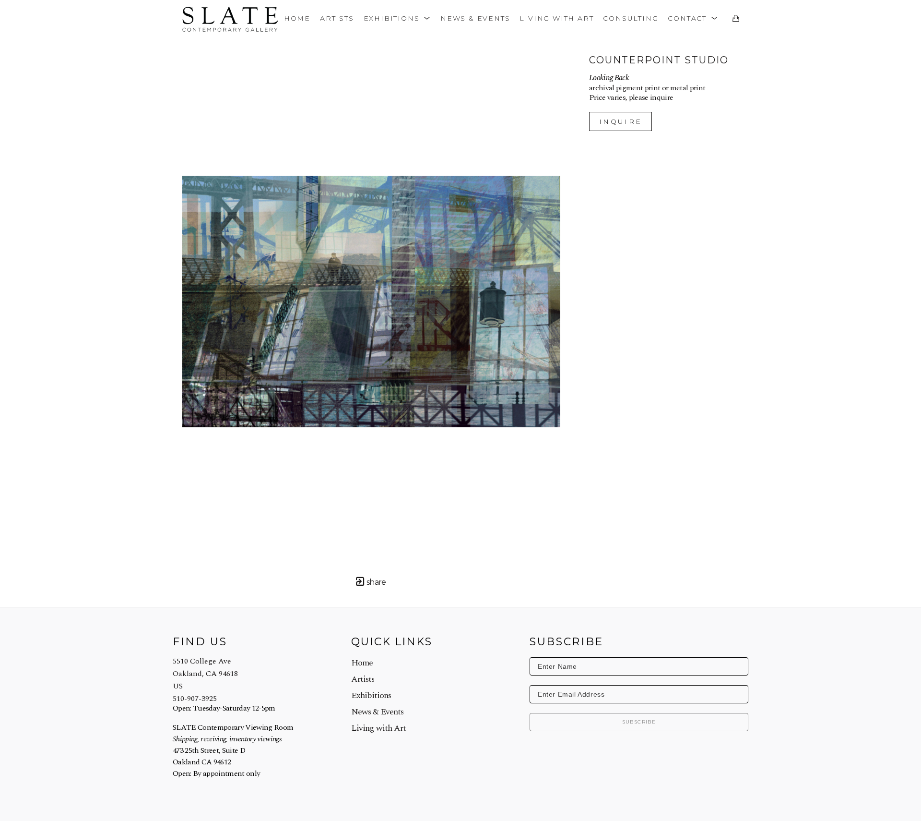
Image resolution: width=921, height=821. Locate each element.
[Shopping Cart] (735, 18)
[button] (397, 18)
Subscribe (639, 722)
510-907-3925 (195, 698)
